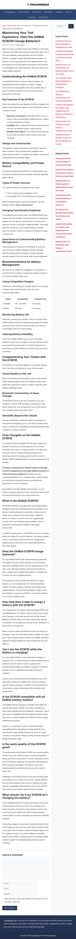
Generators (59, 12)
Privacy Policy (43, 17)
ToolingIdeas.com (10, 921)
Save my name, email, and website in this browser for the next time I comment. (25, 900)
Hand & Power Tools (13, 25)
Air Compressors (10, 12)
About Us (68, 12)
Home (4, 25)
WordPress (52, 935)
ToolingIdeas (36, 935)
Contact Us (32, 17)
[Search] (71, 26)
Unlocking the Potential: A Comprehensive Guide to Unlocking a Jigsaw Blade (65, 173)
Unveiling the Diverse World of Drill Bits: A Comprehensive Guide (64, 44)
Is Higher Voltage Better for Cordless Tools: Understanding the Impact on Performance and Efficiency (64, 111)
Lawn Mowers (36, 12)
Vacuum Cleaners (23, 12)
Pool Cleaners (48, 12)
